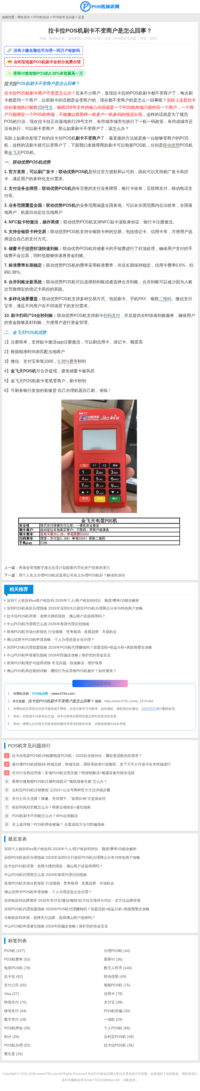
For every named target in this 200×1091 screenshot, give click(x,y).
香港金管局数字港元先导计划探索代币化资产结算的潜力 (64, 568)
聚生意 (13, 1054)
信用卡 (113, 994)
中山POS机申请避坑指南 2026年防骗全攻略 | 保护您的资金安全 (59, 655)
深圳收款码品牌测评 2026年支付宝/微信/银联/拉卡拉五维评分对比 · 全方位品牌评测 (72, 900)
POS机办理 (17, 1045)
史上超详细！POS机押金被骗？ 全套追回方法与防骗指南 (58, 824)
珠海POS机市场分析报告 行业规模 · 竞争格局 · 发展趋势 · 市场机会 (62, 632)
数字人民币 (118, 968)
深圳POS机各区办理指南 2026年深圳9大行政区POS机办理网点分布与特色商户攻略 (75, 608)
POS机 (14, 951)
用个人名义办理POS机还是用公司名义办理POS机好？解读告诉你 (72, 575)
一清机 (113, 1019)
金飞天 (14, 152)
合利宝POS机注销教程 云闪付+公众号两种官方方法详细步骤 (61, 790)
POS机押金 (17, 1028)
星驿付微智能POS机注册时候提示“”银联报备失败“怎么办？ (59, 781)
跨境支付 (15, 1002)
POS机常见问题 (64, 17)
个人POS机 (117, 1028)
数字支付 (15, 1019)
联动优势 (171, 145)
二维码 (165, 299)
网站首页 (23, 17)
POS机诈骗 (117, 1011)
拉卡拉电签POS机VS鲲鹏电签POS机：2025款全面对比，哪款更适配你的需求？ (77, 756)
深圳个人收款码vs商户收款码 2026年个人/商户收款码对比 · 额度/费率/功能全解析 (73, 600)
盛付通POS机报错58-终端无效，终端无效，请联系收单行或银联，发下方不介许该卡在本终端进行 (91, 764)
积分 (11, 1036)
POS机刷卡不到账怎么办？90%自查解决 (45, 816)
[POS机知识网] (100, 6)
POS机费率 (17, 959)
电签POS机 (17, 968)
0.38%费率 (68, 361)
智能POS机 (117, 985)
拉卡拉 (10, 83)
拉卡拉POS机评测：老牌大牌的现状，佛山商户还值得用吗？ (56, 616)
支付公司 (15, 985)
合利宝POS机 (119, 1036)
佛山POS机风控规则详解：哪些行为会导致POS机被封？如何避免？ (62, 671)
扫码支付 (111, 315)
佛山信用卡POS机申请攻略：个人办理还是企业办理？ (51, 639)
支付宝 (113, 1002)
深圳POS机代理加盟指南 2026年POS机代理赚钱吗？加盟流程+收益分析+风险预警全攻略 (79, 647)
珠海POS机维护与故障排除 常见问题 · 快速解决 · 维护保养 (54, 663)
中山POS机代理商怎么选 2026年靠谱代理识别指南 (48, 624)
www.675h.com (63, 693)
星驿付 (113, 959)
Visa (11, 994)
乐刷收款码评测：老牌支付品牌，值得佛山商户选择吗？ (49, 918)
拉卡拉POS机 (119, 1045)
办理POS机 (117, 951)
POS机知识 (41, 17)
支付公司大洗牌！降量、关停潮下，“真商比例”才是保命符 (59, 799)
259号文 (45, 107)
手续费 (27, 248)
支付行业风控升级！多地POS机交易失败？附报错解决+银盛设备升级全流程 (73, 773)
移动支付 (15, 1011)
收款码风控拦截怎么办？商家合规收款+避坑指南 (51, 807)
